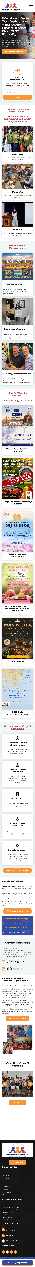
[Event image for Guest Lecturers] (17, 311)
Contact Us (6, 1186)
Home (5, 1173)
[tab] (15, 56)
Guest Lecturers (14, 329)
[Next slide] (30, 1084)
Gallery (19, 1102)
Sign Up (17, 97)
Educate (17, 192)
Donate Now (18, 1162)
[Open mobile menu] (31, 6)
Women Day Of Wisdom (11, 1210)
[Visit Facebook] (3, 1252)
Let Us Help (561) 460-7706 (17, 1263)
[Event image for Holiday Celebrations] (17, 356)
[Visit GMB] (11, 1252)
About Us (6, 1175)
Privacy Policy (7, 1192)
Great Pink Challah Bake (11, 1207)
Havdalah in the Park (10, 1205)
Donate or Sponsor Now (16, 51)
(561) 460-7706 (14, 969)
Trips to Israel (12, 284)
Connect (17, 154)
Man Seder (17, 661)
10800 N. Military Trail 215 (18, 1230)
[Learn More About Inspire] (17, 214)
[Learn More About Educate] (17, 176)
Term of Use (7, 1195)
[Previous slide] (5, 1084)
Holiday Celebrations (17, 374)
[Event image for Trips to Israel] (17, 266)
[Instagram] (15, 1252)
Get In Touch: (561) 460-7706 (18, 871)
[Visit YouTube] (7, 1252)
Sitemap (6, 1189)
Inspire (17, 230)
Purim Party (7, 1215)
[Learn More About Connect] (17, 139)
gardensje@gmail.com (17, 961)
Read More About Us (19, 1018)
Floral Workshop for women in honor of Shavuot (17, 609)
